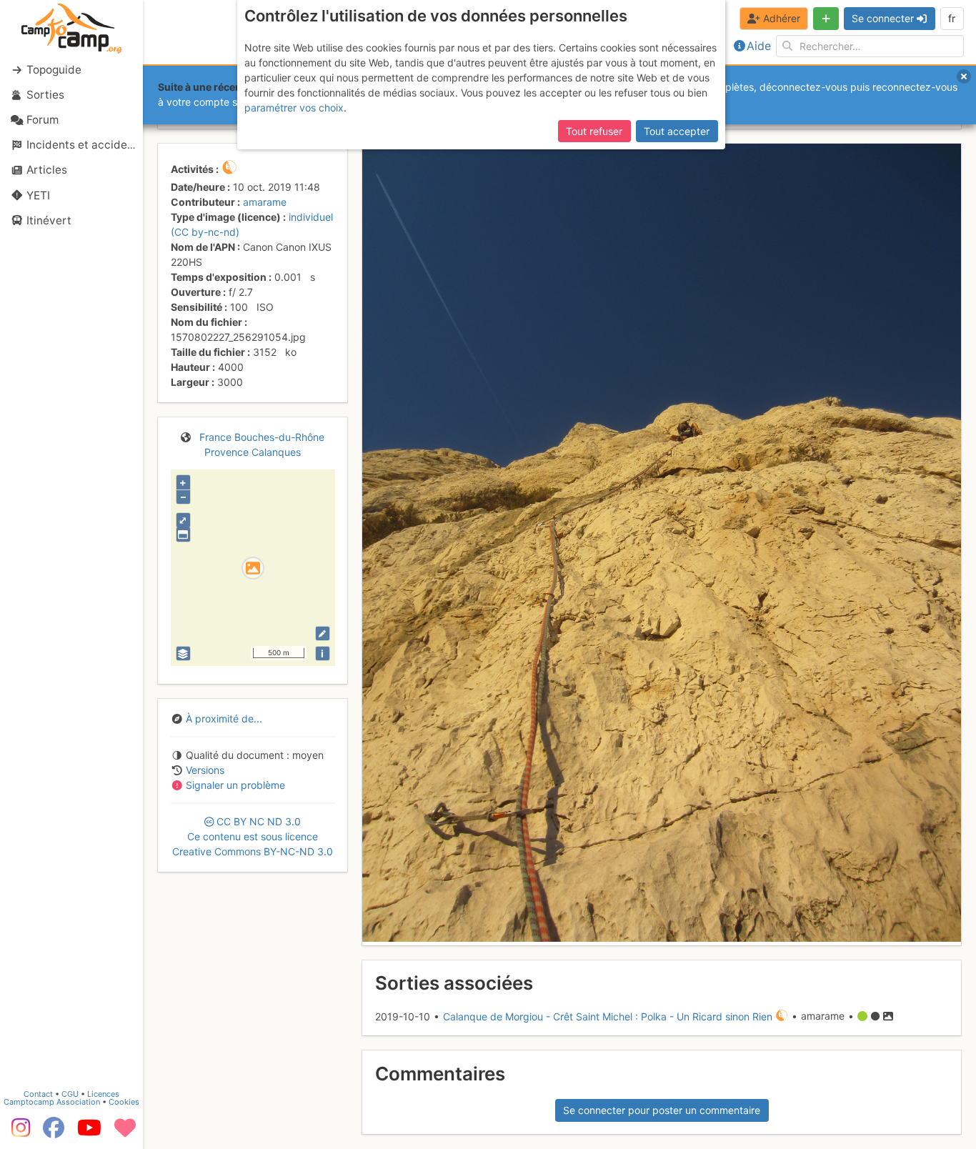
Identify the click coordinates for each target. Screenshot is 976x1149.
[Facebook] (53, 1133)
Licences (103, 1094)
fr (951, 18)
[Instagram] (18, 1133)
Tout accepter (676, 131)
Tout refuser (594, 131)
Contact (38, 1094)
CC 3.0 (252, 836)
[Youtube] (89, 1133)
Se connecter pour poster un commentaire (661, 1110)
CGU (70, 1094)
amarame (265, 202)
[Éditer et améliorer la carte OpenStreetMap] (322, 633)
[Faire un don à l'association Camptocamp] (125, 1133)
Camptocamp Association (52, 1102)
